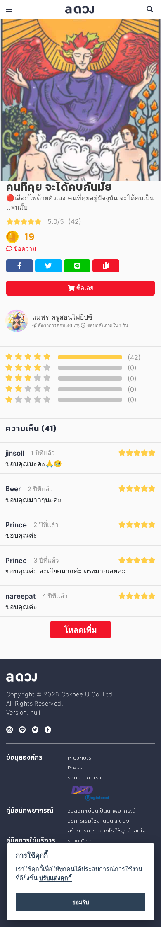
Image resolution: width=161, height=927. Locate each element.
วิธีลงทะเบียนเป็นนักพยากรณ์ (101, 811)
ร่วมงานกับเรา (84, 777)
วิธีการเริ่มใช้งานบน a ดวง (98, 821)
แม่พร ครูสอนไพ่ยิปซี (62, 317)
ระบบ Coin (80, 840)
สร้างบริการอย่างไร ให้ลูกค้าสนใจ (107, 831)
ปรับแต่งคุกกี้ (55, 877)
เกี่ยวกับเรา (81, 758)
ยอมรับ (80, 902)
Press (75, 768)
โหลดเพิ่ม (80, 630)
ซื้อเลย (84, 288)
